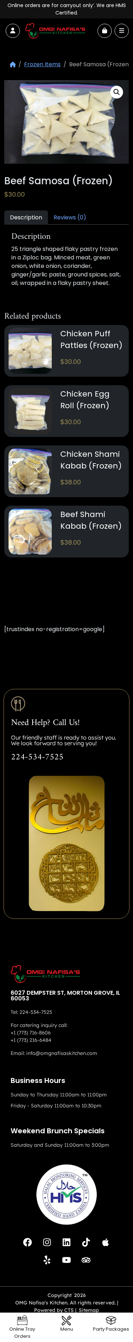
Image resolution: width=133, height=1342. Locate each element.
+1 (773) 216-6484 (31, 1040)
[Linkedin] (67, 1242)
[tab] (26, 217)
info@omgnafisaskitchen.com (61, 1053)
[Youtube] (67, 1260)
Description (26, 217)
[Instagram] (47, 1242)
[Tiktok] (86, 1242)
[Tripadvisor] (86, 1260)
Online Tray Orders (22, 1333)
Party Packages (111, 1329)
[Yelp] (47, 1260)
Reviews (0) (70, 217)
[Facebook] (28, 1242)
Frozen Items (42, 64)
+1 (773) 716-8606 (31, 1032)
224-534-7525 (37, 757)
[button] (116, 92)
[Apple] (106, 1242)
